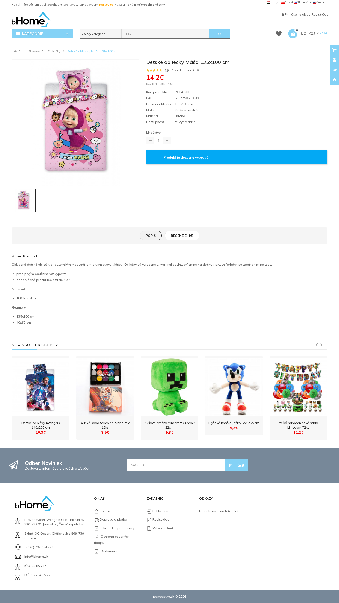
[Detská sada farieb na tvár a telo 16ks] (105, 386)
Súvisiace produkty (35, 345)
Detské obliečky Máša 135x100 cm (93, 51)
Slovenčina (304, 2)
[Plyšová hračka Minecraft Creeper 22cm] (169, 386)
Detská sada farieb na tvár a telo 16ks (105, 425)
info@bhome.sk (36, 556)
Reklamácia (110, 551)
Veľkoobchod (162, 528)
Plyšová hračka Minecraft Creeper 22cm (169, 425)
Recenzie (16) (182, 236)
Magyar (275, 2)
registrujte (106, 4)
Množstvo (153, 132)
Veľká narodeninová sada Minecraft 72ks (298, 425)
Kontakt (106, 511)
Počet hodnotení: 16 (185, 70)
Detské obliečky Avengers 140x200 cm (40, 425)
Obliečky (54, 51)
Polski (289, 2)
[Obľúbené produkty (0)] (278, 34)
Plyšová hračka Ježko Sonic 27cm (233, 423)
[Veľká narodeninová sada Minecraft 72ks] (298, 386)
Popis (151, 236)
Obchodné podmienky (117, 528)
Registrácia (320, 14)
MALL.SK (231, 511)
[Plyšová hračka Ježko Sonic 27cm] (234, 386)
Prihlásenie (293, 14)
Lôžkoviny (32, 51)
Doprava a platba (113, 519)
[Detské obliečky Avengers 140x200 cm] (40, 386)
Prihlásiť (236, 465)
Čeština (321, 2)
